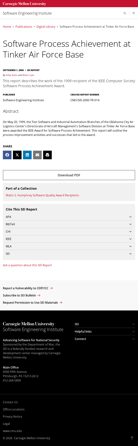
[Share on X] (17, 155)
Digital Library (45, 27)
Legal (6, 424)
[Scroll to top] (133, 438)
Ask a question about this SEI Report (27, 265)
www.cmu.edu (12, 431)
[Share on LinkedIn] (27, 155)
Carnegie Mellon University (32, 438)
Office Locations (14, 409)
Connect (80, 339)
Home (7, 27)
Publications (23, 27)
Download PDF (69, 175)
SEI (77, 324)
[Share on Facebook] (7, 155)
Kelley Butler (12, 75)
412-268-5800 (12, 380)
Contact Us (10, 402)
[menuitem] (29, 13)
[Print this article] (47, 155)
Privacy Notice (12, 416)
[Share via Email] (37, 155)
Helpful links (83, 331)
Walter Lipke (28, 75)
